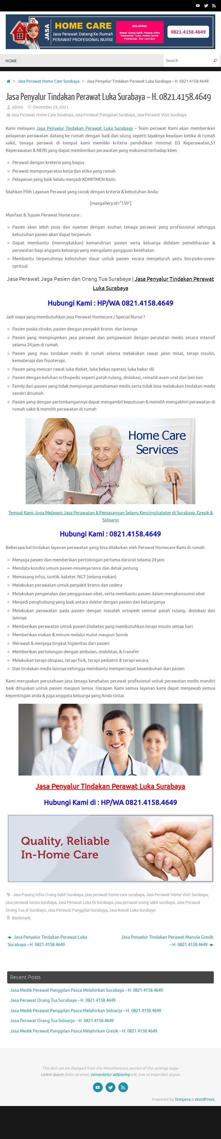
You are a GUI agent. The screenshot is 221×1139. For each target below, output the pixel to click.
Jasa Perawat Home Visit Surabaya (177, 894)
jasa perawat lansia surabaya (31, 902)
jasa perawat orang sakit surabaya (145, 902)
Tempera (182, 1099)
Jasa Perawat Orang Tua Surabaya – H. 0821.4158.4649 (62, 1000)
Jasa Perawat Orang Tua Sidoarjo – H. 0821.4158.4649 (62, 1021)
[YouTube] (198, 5)
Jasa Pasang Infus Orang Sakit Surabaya (48, 894)
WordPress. (205, 1099)
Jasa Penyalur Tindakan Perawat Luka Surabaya (84, 128)
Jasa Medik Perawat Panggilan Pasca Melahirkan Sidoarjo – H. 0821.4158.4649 (85, 1011)
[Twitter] (206, 5)
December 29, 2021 (50, 107)
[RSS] (214, 5)
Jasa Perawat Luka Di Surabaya (85, 902)
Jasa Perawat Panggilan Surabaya (105, 115)
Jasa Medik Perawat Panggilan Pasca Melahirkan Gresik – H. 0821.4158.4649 (83, 1031)
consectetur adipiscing (110, 1074)
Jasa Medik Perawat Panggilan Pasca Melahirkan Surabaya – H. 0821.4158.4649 (86, 990)
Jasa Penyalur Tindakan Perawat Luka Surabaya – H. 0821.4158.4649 (47, 941)
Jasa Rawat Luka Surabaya (132, 910)
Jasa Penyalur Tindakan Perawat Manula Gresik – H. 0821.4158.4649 (167, 941)
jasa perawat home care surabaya (114, 894)
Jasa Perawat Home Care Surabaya (48, 81)
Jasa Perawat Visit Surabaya (161, 115)
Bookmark (21, 918)
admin (17, 107)
